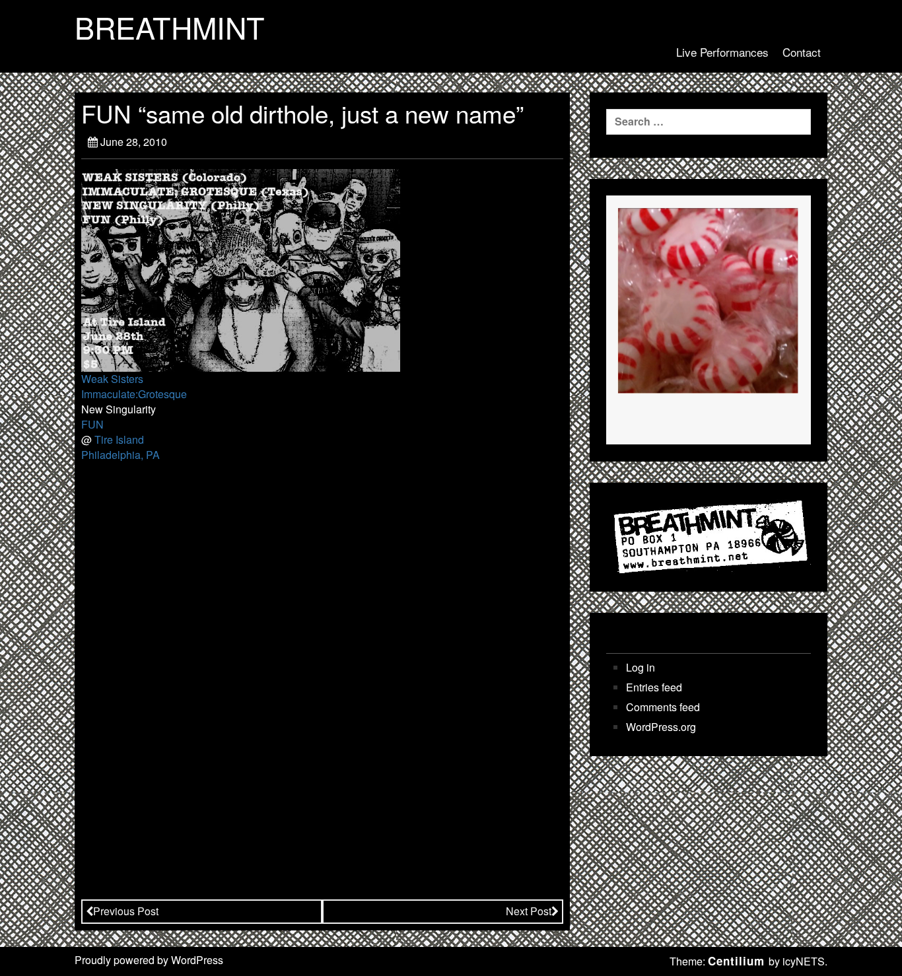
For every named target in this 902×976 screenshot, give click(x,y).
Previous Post (125, 911)
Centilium (736, 961)
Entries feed (654, 687)
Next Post (528, 911)
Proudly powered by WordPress (149, 959)
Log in (640, 667)
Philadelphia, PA (120, 454)
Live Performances (722, 52)
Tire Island (119, 439)
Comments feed (663, 707)
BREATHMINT (170, 27)
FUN (92, 424)
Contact (801, 52)
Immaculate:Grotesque (134, 393)
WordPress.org (661, 727)
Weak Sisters (112, 378)
